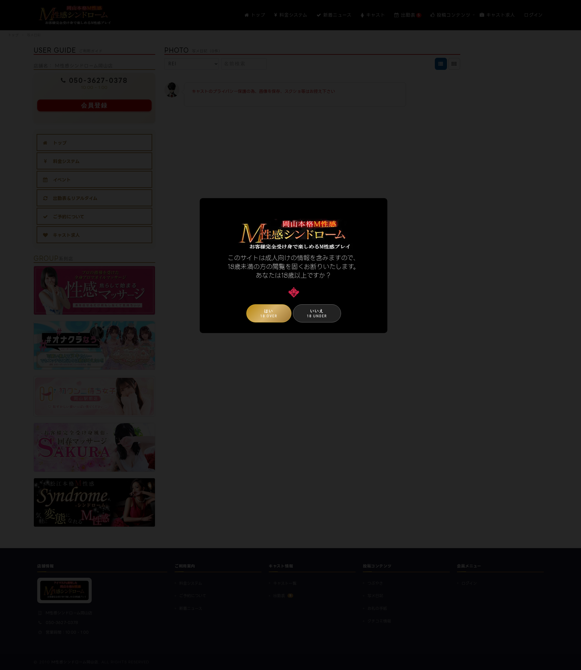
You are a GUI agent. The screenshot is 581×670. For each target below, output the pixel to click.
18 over (268, 313)
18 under (317, 313)
